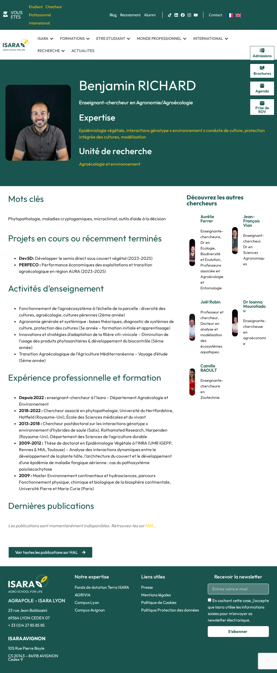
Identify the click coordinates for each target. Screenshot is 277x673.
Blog (113, 14)
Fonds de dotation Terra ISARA (102, 587)
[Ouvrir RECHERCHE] (63, 51)
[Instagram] (189, 15)
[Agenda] (262, 85)
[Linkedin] (176, 15)
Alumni (150, 14)
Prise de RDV (262, 109)
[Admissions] (262, 50)
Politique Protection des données (170, 610)
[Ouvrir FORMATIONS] (88, 38)
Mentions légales (156, 594)
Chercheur (53, 6)
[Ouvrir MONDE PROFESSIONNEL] (185, 38)
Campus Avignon (90, 610)
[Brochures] (262, 68)
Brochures (262, 73)
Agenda (262, 91)
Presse (147, 587)
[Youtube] (196, 15)
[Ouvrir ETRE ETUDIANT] (128, 38)
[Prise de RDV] (262, 103)
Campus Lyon (87, 602)
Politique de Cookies (158, 602)
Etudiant (36, 6)
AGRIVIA (82, 594)
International (39, 23)
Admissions (262, 55)
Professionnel (40, 14)
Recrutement (130, 14)
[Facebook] (183, 15)
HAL (150, 525)
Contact (215, 15)
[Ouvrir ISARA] (52, 38)
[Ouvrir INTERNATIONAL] (226, 38)
